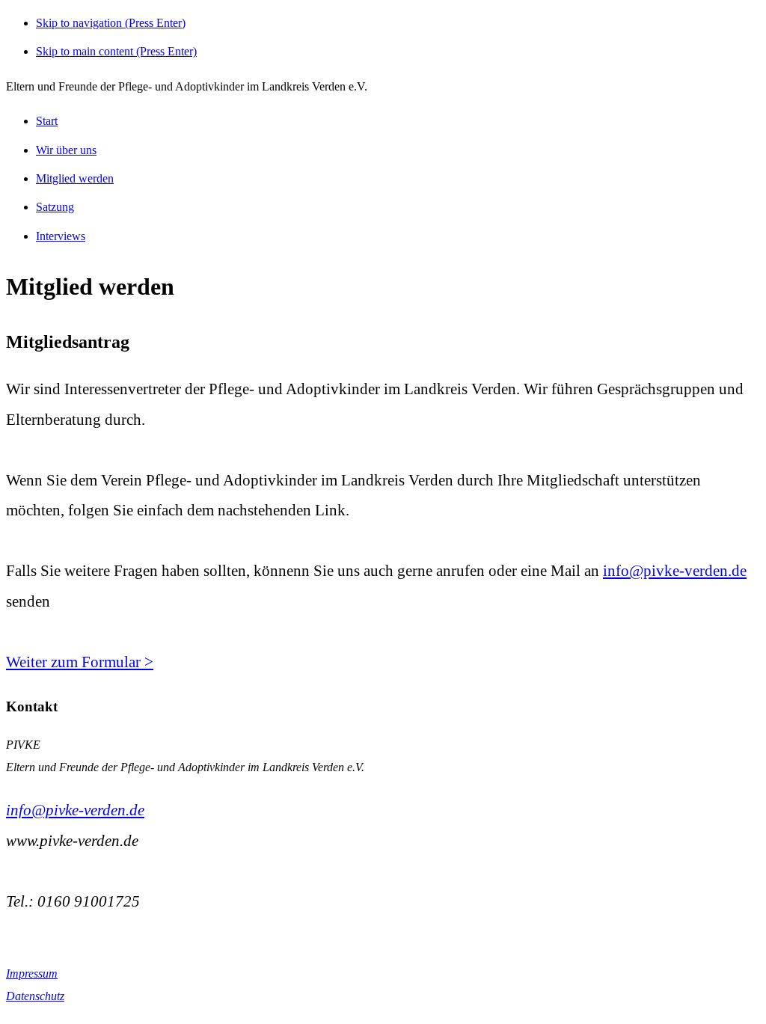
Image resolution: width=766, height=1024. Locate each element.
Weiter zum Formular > (79, 662)
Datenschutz (35, 996)
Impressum (32, 973)
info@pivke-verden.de (675, 571)
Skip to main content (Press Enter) (116, 51)
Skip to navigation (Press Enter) (111, 22)
